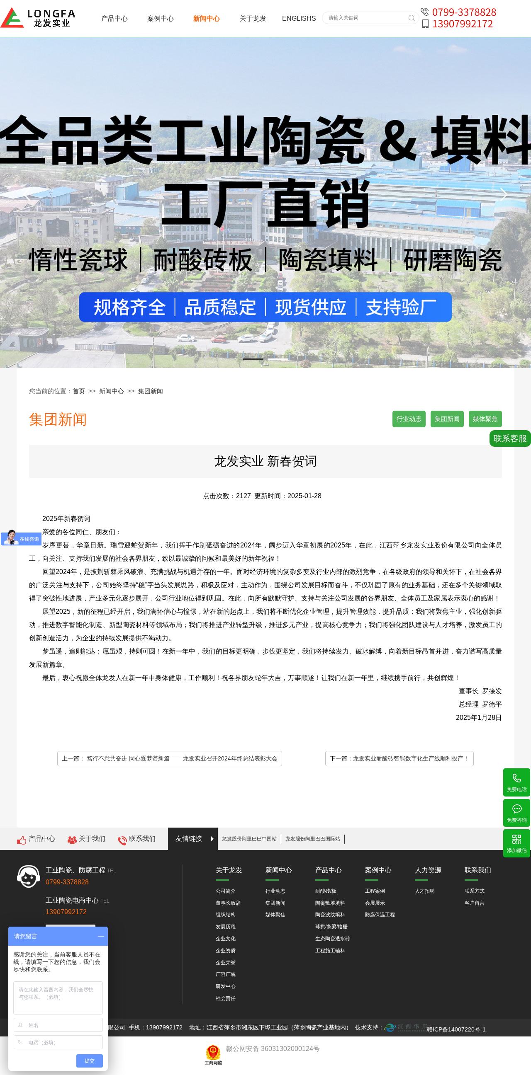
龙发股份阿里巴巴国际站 (312, 839)
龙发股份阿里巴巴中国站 (249, 839)
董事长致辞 (228, 903)
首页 (79, 391)
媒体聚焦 (485, 418)
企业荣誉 (226, 963)
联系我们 (142, 838)
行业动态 (409, 418)
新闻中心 (206, 18)
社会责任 (226, 998)
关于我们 (92, 838)
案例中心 (160, 18)
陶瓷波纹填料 (330, 915)
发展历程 (226, 927)
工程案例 (375, 891)
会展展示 (375, 903)
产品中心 (114, 18)
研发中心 (226, 986)
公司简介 (226, 891)
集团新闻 (150, 391)
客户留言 (475, 903)
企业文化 (226, 939)
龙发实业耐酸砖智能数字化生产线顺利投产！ (411, 758)
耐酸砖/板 (325, 891)
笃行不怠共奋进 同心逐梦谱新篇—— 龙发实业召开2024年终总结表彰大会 (182, 758)
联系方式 (475, 891)
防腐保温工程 (380, 915)
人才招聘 (425, 891)
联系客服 (510, 438)
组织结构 (226, 915)
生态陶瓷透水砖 (332, 939)
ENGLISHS (299, 18)
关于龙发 (253, 18)
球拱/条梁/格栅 (331, 927)
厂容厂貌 (226, 974)
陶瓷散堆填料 (330, 903)
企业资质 (226, 951)
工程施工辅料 (330, 951)
